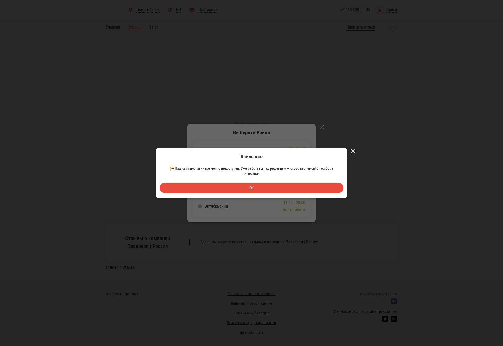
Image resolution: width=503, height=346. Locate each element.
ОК (251, 188)
